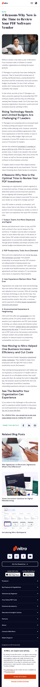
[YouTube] (30, 556)
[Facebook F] (23, 556)
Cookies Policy (10, 672)
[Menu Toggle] (32, 3)
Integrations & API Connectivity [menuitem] (11, 645)
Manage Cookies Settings (20, 681)
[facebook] (23, 425)
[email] (35, 425)
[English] (36, 3)
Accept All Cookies (20, 676)
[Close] (36, 651)
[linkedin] (29, 425)
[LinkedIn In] (9, 556)
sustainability (24, 316)
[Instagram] (16, 556)
